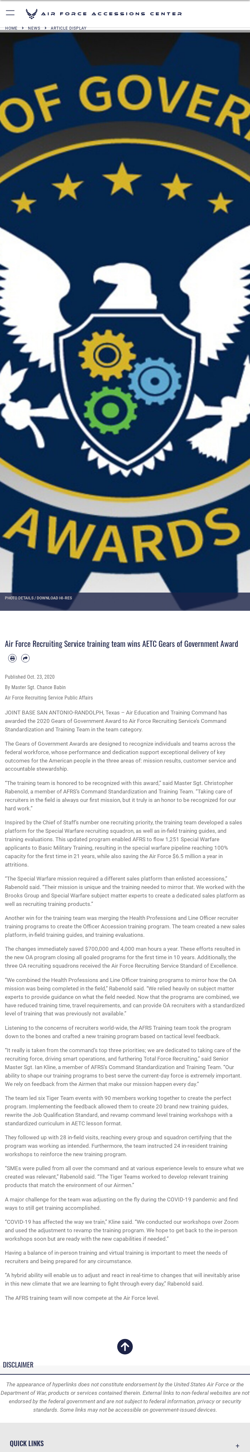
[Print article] (12, 658)
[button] (10, 14)
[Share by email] (25, 658)
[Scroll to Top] (125, 1350)
